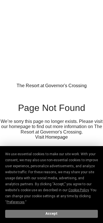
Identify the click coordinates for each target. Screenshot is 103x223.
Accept (51, 214)
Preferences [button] (16, 202)
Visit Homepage (51, 137)
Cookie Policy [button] (78, 190)
